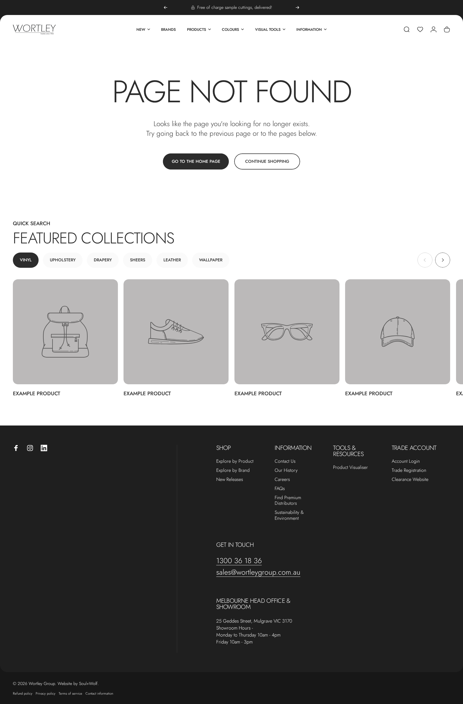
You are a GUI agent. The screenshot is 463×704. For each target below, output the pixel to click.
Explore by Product (234, 461)
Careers (282, 480)
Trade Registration (409, 470)
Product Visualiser (350, 467)
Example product (36, 393)
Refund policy (22, 693)
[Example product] (65, 331)
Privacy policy (45, 693)
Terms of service (70, 693)
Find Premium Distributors (288, 501)
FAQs (280, 489)
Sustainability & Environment (289, 515)
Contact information (99, 693)
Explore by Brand (233, 470)
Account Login (406, 461)
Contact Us (285, 461)
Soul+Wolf (88, 683)
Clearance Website (410, 480)
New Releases (229, 480)
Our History (286, 470)
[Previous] (165, 7)
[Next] (297, 7)
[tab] (26, 260)
